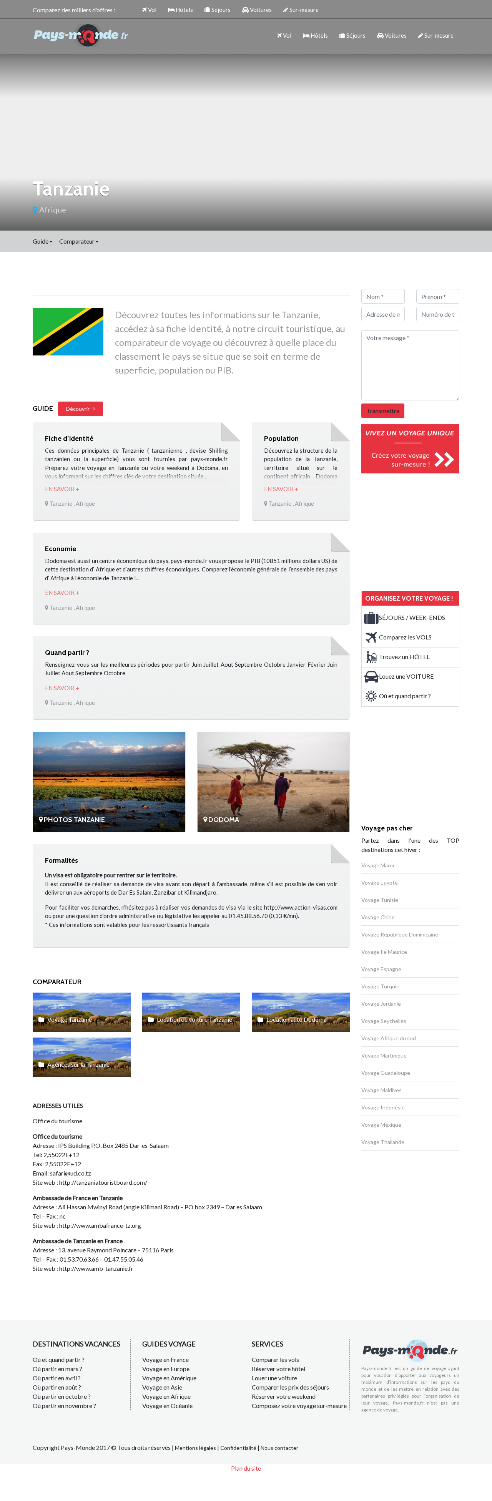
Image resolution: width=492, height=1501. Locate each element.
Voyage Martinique (384, 1055)
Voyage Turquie (380, 986)
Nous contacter (279, 1448)
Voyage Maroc (378, 865)
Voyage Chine (378, 917)
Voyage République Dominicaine (399, 934)
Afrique (52, 209)
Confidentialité (238, 1448)
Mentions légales (195, 1448)
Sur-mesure (303, 9)
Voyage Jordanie (381, 1003)
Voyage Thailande (382, 1142)
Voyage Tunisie (379, 900)
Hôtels (184, 9)
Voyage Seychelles (383, 1021)
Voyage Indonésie (383, 1107)
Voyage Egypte (379, 882)
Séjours (220, 9)
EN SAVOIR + (62, 488)
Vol (151, 9)
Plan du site (246, 1468)
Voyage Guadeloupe (385, 1072)
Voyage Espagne (381, 969)
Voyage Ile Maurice (384, 951)
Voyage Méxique (381, 1124)
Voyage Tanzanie (69, 1019)
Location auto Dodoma (296, 1019)
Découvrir (79, 408)
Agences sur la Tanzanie (78, 1064)
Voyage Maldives (381, 1090)
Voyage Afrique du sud (388, 1038)
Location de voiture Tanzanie (194, 1019)
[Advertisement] (419, 531)
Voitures (260, 9)
